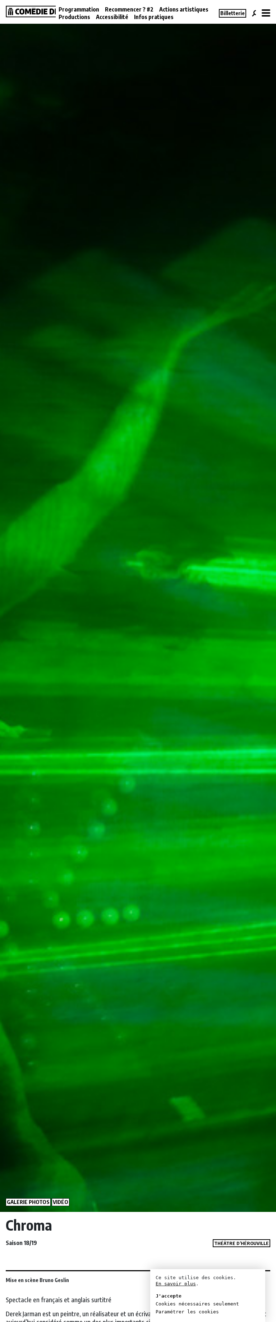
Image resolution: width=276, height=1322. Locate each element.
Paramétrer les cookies (187, 1311)
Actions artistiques (183, 9)
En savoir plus (176, 1283)
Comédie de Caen (29, 11)
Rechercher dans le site (254, 13)
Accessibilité (112, 17)
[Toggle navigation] (266, 13)
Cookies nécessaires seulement (197, 1304)
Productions (74, 17)
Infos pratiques (154, 17)
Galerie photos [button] (28, 1202)
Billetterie (232, 13)
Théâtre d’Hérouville (241, 1243)
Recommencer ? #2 (129, 9)
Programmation (79, 9)
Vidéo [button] (60, 1202)
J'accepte (168, 1296)
